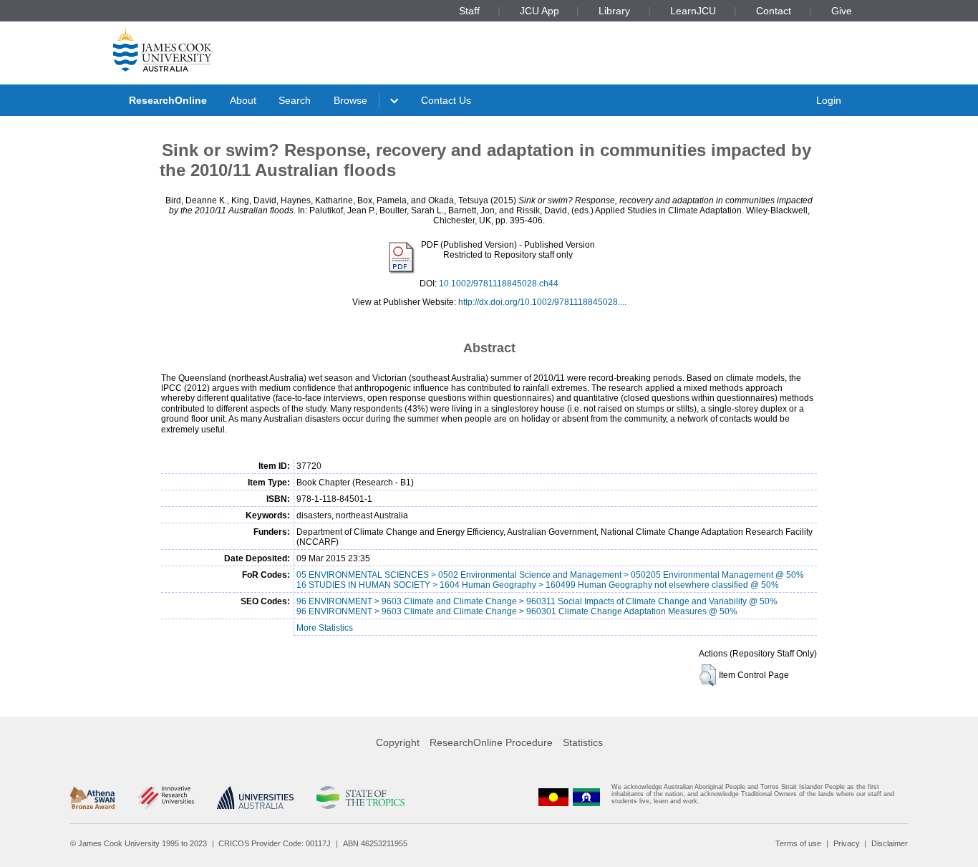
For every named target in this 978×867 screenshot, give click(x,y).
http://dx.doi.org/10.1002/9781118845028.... (542, 302)
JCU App (539, 10)
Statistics (583, 742)
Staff (469, 10)
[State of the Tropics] (360, 797)
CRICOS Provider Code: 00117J (274, 843)
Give (841, 10)
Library (614, 10)
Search (295, 100)
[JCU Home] (162, 49)
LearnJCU (693, 10)
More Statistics (324, 628)
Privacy (846, 843)
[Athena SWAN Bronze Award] (92, 797)
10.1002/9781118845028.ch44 (498, 283)
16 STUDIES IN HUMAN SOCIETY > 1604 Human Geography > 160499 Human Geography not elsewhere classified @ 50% (537, 585)
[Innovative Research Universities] (165, 797)
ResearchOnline (168, 100)
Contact (773, 10)
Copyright (398, 742)
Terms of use (798, 843)
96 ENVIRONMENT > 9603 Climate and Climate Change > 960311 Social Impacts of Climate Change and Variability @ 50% (537, 601)
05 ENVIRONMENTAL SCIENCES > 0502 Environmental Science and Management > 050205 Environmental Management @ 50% (550, 575)
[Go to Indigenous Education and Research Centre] (553, 797)
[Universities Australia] (255, 797)
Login (828, 100)
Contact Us (446, 100)
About (243, 100)
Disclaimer (889, 843)
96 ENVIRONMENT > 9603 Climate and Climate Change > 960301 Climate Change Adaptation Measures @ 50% (516, 611)
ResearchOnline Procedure (491, 742)
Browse (350, 100)
